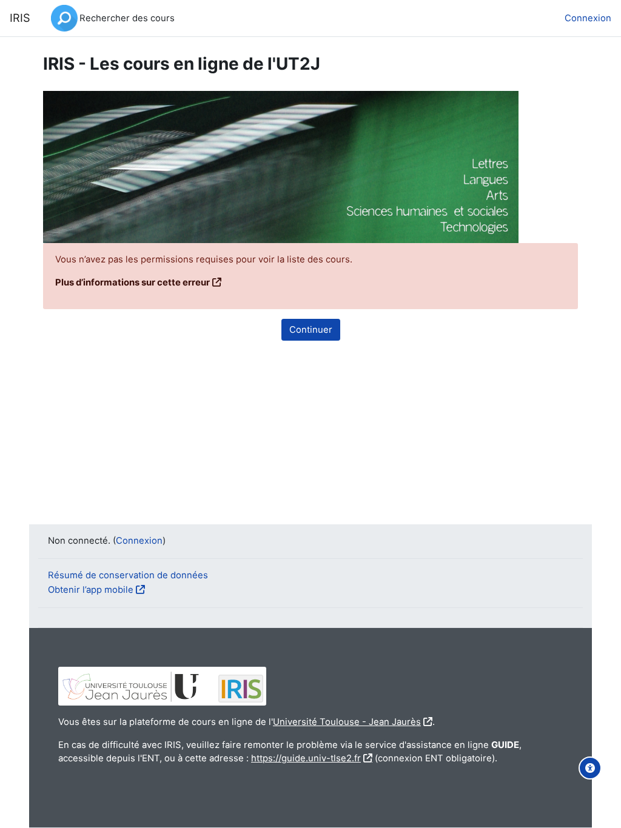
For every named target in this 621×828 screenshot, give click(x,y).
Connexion (588, 18)
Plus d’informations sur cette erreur (132, 282)
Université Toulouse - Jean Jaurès (347, 721)
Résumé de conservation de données (128, 575)
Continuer (310, 329)
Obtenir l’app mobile (90, 589)
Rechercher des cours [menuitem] (127, 18)
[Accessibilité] (590, 768)
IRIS (20, 17)
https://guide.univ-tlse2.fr (306, 758)
